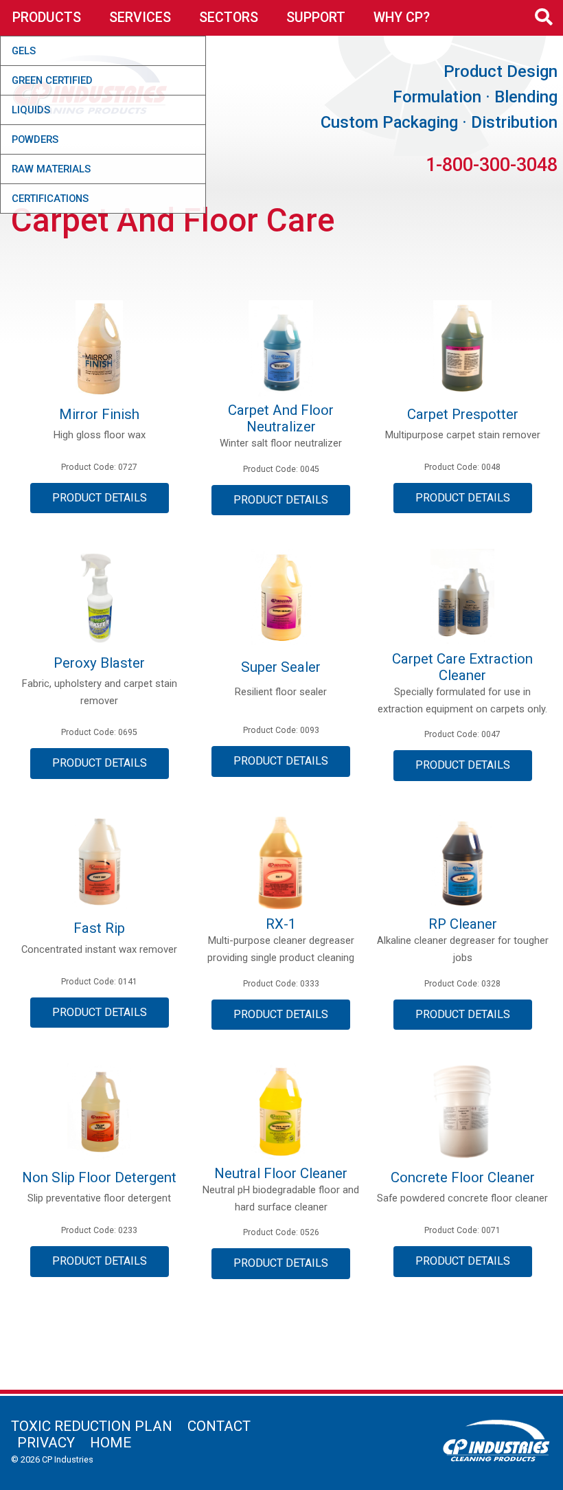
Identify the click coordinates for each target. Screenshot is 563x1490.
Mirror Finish (99, 414)
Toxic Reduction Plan (91, 1426)
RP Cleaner (462, 924)
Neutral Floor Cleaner (280, 1173)
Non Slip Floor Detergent (99, 1177)
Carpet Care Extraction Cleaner (462, 667)
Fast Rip (99, 928)
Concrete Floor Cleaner (463, 1177)
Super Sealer (281, 667)
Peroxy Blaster (99, 663)
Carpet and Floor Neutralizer (281, 418)
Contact (219, 1426)
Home (110, 1442)
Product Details (99, 497)
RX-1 (281, 924)
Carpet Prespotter (462, 414)
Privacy (46, 1442)
